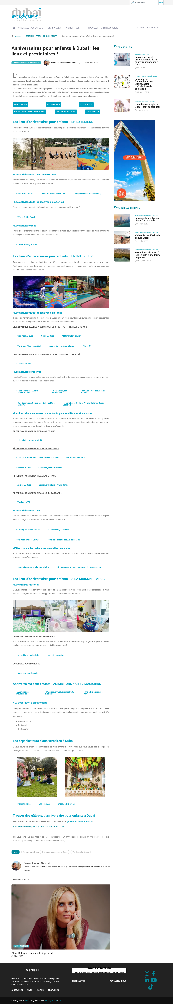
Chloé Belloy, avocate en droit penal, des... (34, 953)
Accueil (18, 36)
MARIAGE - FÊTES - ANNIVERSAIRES (41, 36)
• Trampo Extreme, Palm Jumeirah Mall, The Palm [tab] (37, 457)
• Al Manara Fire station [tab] (71, 336)
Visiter (40, 990)
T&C (60, 1000)
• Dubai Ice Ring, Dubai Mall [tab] (58, 529)
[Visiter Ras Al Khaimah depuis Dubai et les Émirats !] (123, 237)
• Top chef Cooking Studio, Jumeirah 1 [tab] (32, 567)
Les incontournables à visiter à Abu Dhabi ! (147, 219)
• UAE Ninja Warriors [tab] (55, 655)
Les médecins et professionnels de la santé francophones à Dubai (146, 61)
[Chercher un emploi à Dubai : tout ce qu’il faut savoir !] (123, 105)
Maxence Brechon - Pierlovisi (63, 62)
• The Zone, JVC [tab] (23, 502)
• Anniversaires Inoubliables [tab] (22, 693)
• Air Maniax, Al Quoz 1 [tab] (75, 457)
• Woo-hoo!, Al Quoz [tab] (24, 336)
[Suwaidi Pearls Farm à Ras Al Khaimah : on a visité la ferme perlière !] (123, 255)
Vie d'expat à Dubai (80, 852)
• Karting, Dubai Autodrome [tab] (28, 529)
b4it (26, 1000)
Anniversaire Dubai (31, 852)
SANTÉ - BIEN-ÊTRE (142, 54)
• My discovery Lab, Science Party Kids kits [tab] (59, 693)
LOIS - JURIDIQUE (21, 946)
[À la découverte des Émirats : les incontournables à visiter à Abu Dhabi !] (123, 220)
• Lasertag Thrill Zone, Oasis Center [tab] (53, 485)
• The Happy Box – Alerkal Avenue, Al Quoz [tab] (27, 392)
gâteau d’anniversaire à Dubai (79, 821)
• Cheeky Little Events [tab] (66, 804)
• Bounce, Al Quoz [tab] (23, 468)
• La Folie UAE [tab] (44, 804)
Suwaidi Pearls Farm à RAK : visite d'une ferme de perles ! (148, 255)
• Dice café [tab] (86, 346)
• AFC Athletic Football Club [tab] (28, 655)
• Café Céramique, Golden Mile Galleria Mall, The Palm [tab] (35, 404)
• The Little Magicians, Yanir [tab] (93, 693)
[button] (16, 154)
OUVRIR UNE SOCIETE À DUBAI (146, 76)
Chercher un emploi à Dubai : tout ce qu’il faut (147, 105)
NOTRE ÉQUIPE (78, 981)
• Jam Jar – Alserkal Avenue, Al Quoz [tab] (93, 392)
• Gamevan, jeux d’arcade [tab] (27, 673)
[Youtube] (154, 980)
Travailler (53, 990)
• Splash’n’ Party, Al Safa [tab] (26, 245)
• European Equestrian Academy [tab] (87, 193)
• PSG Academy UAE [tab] (25, 193)
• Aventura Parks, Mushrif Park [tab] (53, 193)
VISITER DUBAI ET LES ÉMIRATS (146, 215)
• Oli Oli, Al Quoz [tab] (47, 336)
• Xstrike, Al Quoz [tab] (23, 485)
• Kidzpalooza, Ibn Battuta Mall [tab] (59, 392)
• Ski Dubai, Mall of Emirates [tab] (28, 540)
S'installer (17, 990)
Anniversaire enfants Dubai (55, 852)
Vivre (29, 990)
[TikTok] (150, 987)
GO (161, 2)
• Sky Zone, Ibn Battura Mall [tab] (50, 468)
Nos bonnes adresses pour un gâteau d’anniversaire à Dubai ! (38, 826)
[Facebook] (153, 973)
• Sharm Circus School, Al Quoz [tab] (61, 346)
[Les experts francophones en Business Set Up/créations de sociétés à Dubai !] (123, 81)
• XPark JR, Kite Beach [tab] (25, 217)
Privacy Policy (51, 1000)
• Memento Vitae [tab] (23, 804)
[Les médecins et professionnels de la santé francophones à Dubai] (123, 59)
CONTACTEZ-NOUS (117, 981)
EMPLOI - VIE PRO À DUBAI (145, 102)
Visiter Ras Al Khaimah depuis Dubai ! (147, 236)
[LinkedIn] (147, 980)
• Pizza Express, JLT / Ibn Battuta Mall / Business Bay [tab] (78, 567)
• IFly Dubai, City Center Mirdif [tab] (29, 440)
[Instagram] (147, 973)
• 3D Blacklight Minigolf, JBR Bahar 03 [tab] (63, 540)
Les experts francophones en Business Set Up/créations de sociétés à (144, 84)
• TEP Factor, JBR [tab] (23, 363)
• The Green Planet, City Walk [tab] (28, 346)
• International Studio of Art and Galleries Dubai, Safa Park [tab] (83, 404)
